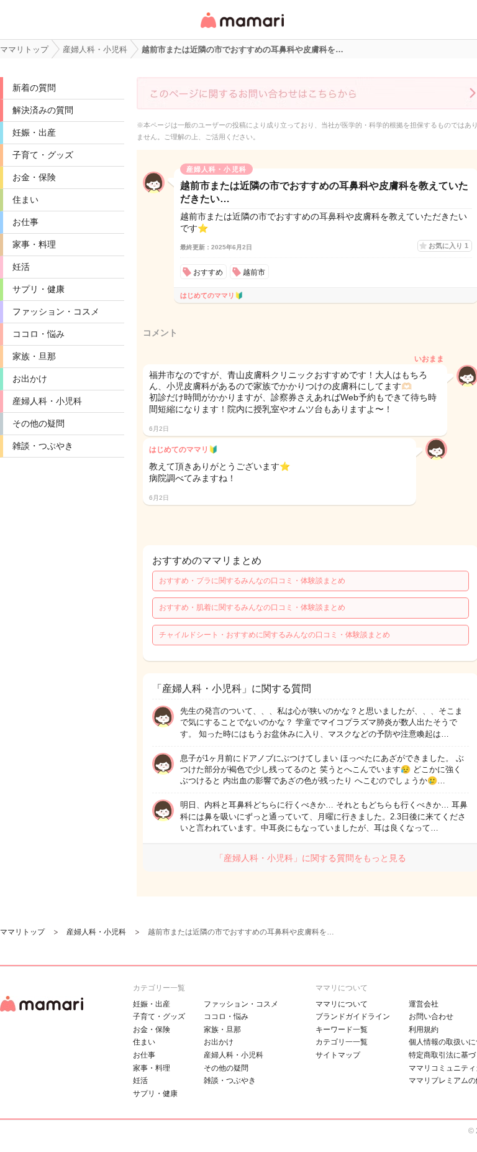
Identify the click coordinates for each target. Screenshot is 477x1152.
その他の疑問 (38, 423)
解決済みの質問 (42, 110)
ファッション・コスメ (55, 311)
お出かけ (29, 379)
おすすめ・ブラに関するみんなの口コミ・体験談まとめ (252, 580)
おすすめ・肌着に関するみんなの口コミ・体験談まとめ (252, 607)
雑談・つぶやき (42, 446)
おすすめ (208, 272)
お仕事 (25, 222)
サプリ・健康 (38, 289)
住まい (25, 200)
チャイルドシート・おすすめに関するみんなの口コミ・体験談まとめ (274, 634)
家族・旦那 (34, 356)
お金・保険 (34, 177)
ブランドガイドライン (353, 1016)
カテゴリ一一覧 (342, 1042)
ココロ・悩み (38, 334)
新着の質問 (34, 88)
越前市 (254, 272)
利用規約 (423, 1029)
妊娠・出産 (34, 132)
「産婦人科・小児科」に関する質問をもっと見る (310, 858)
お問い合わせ (431, 1016)
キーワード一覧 (342, 1029)
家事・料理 (34, 244)
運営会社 (423, 1004)
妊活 (21, 267)
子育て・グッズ (42, 155)
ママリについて (342, 1004)
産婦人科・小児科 (47, 401)
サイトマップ (338, 1055)
